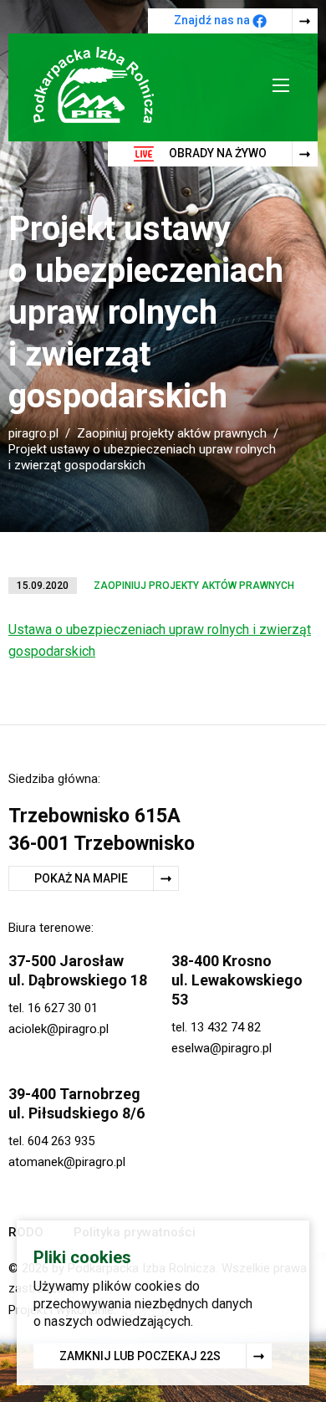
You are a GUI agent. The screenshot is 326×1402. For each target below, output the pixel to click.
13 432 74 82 (226, 1027)
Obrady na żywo (216, 153)
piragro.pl (33, 433)
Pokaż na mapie (81, 878)
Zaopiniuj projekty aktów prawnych (172, 433)
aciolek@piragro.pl (58, 1028)
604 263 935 (61, 1141)
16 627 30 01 (63, 1008)
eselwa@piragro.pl (221, 1048)
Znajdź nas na (213, 20)
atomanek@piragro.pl (66, 1161)
